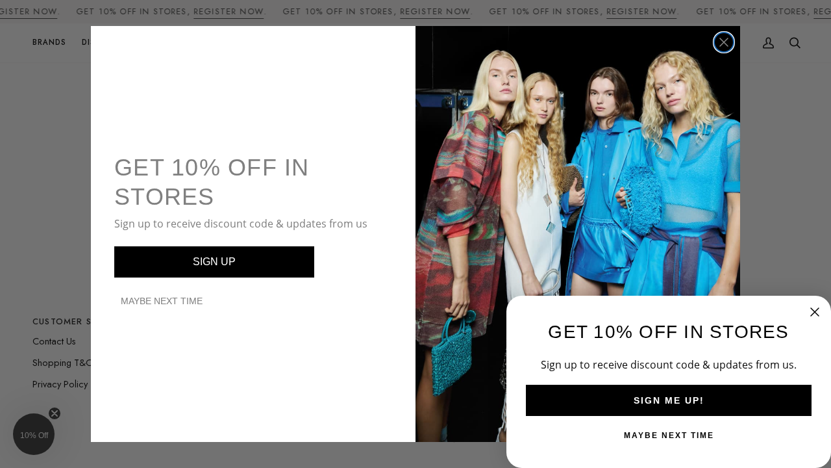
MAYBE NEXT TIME (162, 301)
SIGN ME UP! (669, 400)
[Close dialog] (724, 42)
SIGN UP (214, 261)
